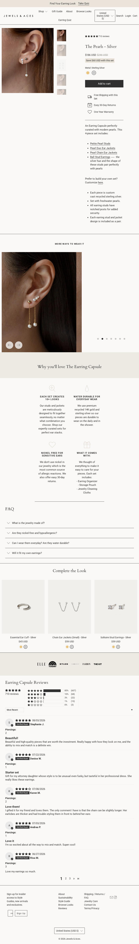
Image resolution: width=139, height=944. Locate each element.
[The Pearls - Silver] (28, 60)
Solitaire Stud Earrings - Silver (116, 637)
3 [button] (70, 878)
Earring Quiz (64, 20)
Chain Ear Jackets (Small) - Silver (69, 637)
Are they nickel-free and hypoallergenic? (34, 533)
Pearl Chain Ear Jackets (103, 152)
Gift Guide (57, 11)
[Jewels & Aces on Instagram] (115, 898)
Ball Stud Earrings (100, 157)
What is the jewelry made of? (28, 523)
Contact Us (90, 904)
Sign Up (21, 913)
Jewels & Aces (73, 939)
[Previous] (9, 345)
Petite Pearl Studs (100, 143)
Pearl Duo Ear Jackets (102, 148)
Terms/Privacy (91, 908)
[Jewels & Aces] (18, 16)
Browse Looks (83, 11)
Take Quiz (83, 3)
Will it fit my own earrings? (27, 553)
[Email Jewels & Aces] (111, 898)
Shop (41, 11)
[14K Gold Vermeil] (88, 73)
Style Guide (64, 901)
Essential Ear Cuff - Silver (23, 637)
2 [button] (65, 878)
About (69, 11)
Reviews (62, 908)
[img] (23, 720)
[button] (91, 36)
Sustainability (65, 897)
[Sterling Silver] (94, 73)
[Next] (18, 345)
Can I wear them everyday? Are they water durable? (40, 543)
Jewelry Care (91, 901)
